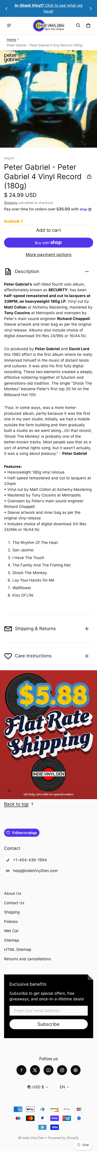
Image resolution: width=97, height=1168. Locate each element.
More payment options (49, 254)
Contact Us (14, 903)
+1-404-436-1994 (30, 860)
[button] (78, 25)
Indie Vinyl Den (33, 1138)
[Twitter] (35, 1070)
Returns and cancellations (27, 959)
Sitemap (11, 940)
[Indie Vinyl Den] (48, 25)
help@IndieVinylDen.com (35, 870)
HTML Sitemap (17, 949)
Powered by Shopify (63, 1138)
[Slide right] (90, 8)
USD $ (38, 1087)
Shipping (10, 203)
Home (11, 39)
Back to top (16, 804)
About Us (12, 893)
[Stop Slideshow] (9, 791)
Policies (11, 921)
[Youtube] (48, 1070)
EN (62, 1087)
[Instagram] (62, 1070)
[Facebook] (21, 1070)
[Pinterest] (76, 1070)
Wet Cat (11, 931)
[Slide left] (6, 8)
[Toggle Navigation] (9, 25)
